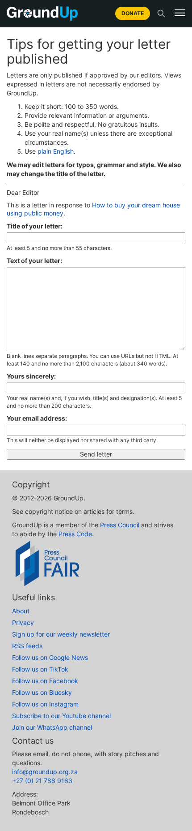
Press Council (119, 525)
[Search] (161, 13)
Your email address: (37, 418)
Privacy (23, 622)
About (20, 611)
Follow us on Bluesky (42, 692)
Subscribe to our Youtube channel (61, 715)
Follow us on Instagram (45, 704)
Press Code (75, 534)
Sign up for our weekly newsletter (61, 634)
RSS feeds (27, 646)
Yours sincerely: (31, 376)
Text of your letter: (34, 260)
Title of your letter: (35, 226)
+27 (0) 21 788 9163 (42, 780)
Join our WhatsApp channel (52, 727)
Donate (132, 13)
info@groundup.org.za (45, 771)
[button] (180, 13)
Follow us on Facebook (45, 681)
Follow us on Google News (50, 657)
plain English (56, 151)
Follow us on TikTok (40, 669)
